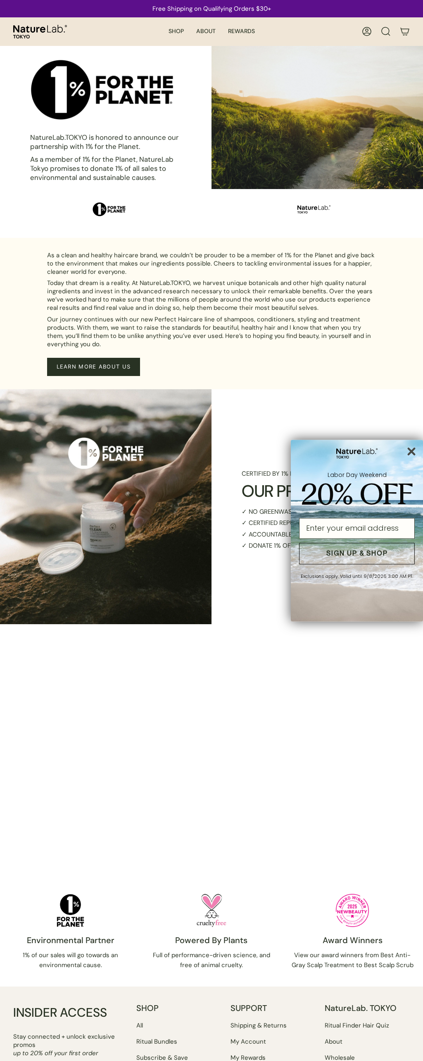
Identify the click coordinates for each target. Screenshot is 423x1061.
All (139, 1025)
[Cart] (404, 31)
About (333, 1041)
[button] (176, 32)
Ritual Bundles (156, 1041)
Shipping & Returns (259, 1025)
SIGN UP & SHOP (357, 553)
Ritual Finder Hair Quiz (357, 1025)
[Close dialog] (411, 451)
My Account (248, 1041)
